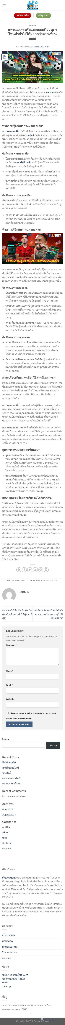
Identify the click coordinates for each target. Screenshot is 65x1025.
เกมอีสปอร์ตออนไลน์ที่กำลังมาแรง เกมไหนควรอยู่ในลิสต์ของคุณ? (48, 614)
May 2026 (7, 809)
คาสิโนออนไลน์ (10, 767)
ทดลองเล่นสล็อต (11, 783)
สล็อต (5, 832)
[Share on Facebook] (24, 569)
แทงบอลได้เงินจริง (21, 162)
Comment (11, 645)
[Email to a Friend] (35, 569)
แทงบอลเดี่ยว (13, 131)
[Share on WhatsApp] (18, 569)
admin (46, 47)
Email (9, 685)
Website (10, 699)
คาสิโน (6, 827)
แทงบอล (32, 26)
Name (9, 671)
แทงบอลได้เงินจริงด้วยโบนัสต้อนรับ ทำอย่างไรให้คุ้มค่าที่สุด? (17, 614)
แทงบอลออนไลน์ (11, 778)
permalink (53, 580)
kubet (31, 135)
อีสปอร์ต (6, 843)
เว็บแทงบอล (8, 935)
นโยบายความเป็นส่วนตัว (15, 974)
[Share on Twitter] (29, 569)
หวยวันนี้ (6, 772)
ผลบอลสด (7, 940)
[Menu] (4, 5)
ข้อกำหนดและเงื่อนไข (14, 978)
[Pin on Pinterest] (40, 569)
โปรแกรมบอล (9, 952)
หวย (4, 837)
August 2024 (9, 814)
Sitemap (6, 986)
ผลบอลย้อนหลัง (10, 946)
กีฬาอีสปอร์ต (9, 762)
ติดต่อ (5, 982)
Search (5, 739)
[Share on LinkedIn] (46, 569)
